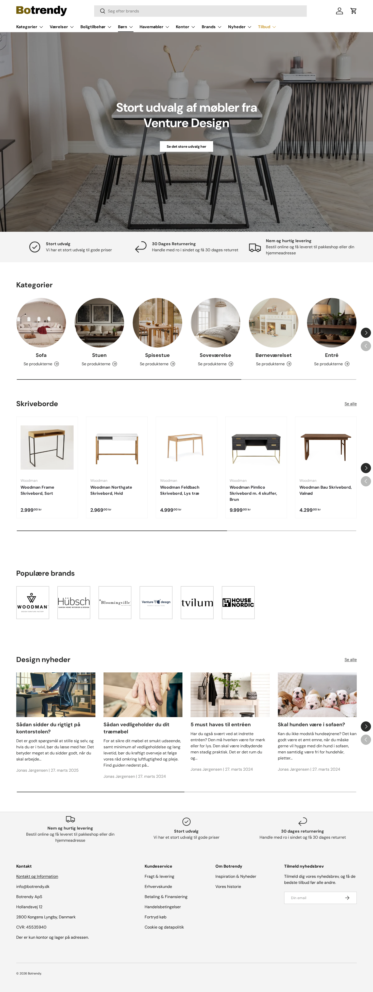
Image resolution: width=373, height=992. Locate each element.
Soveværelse (215, 355)
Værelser (59, 26)
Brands (209, 26)
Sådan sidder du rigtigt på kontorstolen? (48, 728)
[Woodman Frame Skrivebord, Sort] (47, 447)
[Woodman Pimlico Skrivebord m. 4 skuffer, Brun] (256, 447)
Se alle (351, 403)
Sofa (41, 355)
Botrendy (34, 973)
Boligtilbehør (93, 26)
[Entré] (332, 323)
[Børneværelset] (273, 323)
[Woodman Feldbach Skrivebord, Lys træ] (186, 447)
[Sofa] (41, 323)
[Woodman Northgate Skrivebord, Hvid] (116, 447)
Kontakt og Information (37, 876)
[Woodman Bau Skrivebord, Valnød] (325, 447)
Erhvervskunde (158, 886)
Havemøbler (151, 26)
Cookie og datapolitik (164, 927)
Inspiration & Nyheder (235, 876)
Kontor (182, 26)
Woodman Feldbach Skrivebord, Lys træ (179, 490)
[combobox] (200, 11)
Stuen (99, 355)
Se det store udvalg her (186, 146)
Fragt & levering (159, 876)
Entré (331, 355)
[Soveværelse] (215, 323)
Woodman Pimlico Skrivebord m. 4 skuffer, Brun (253, 493)
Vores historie (228, 886)
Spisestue (157, 355)
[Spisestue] (157, 323)
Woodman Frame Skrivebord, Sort (37, 490)
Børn (122, 26)
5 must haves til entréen (221, 724)
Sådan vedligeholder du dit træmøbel (136, 728)
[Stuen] (99, 323)
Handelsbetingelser (163, 907)
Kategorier (26, 26)
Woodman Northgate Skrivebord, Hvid (111, 490)
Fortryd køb (155, 917)
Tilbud (264, 26)
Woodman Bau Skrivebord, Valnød (325, 490)
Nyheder (237, 26)
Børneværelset (274, 355)
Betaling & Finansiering (166, 896)
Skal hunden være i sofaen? (311, 724)
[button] (353, 10)
